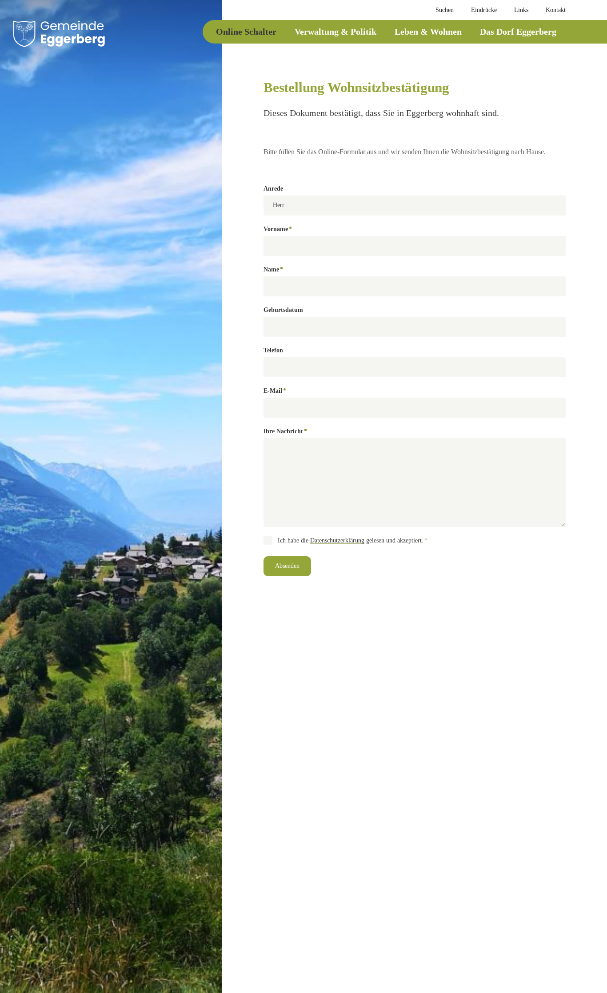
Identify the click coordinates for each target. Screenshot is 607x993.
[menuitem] (440, 10)
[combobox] (415, 205)
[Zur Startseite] (59, 33)
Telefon (273, 350)
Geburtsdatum (283, 310)
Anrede (273, 188)
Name (278, 270)
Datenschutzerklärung (337, 540)
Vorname (278, 230)
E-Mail (278, 391)
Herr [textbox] (278, 205)
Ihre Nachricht (285, 432)
